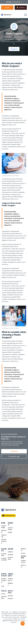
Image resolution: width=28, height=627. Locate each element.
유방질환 (10, 532)
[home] (6, 14)
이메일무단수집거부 (23, 561)
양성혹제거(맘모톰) (3, 526)
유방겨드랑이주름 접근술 (3, 541)
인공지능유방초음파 (10, 528)
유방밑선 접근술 (3, 535)
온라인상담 (10, 598)
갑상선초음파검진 (3, 554)
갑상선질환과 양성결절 (3, 559)
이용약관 (23, 553)
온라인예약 (10, 595)
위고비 (2, 586)
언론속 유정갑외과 (3, 597)
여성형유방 (10, 552)
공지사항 (3, 594)
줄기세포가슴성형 (10, 558)
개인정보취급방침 (23, 557)
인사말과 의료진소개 (10, 579)
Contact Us (14, 49)
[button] (25, 15)
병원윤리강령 (23, 549)
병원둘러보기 (10, 584)
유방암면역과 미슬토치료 (3, 580)
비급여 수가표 (23, 566)
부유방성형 (10, 554)
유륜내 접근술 (3, 531)
